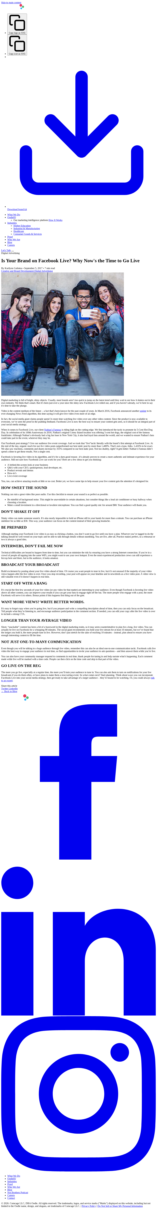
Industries (12, 223)
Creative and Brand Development (17, 271)
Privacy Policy (89, 1206)
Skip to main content (11, 2)
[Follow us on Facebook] (78, 858)
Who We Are (13, 239)
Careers (11, 245)
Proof (10, 236)
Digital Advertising (43, 271)
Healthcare (18, 231)
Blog (9, 242)
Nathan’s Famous (52, 429)
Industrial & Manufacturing (26, 228)
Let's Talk (6, 250)
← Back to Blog (9, 691)
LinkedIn (13, 688)
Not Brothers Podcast (17, 1192)
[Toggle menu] (12, 251)
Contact (11, 1198)
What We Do (13, 214)
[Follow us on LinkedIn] (78, 1014)
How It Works (55, 220)
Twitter (5, 688)
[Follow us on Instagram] (78, 1170)
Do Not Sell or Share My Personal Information (120, 1206)
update (143, 411)
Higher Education (22, 225)
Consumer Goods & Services (27, 234)
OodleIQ (11, 217)
